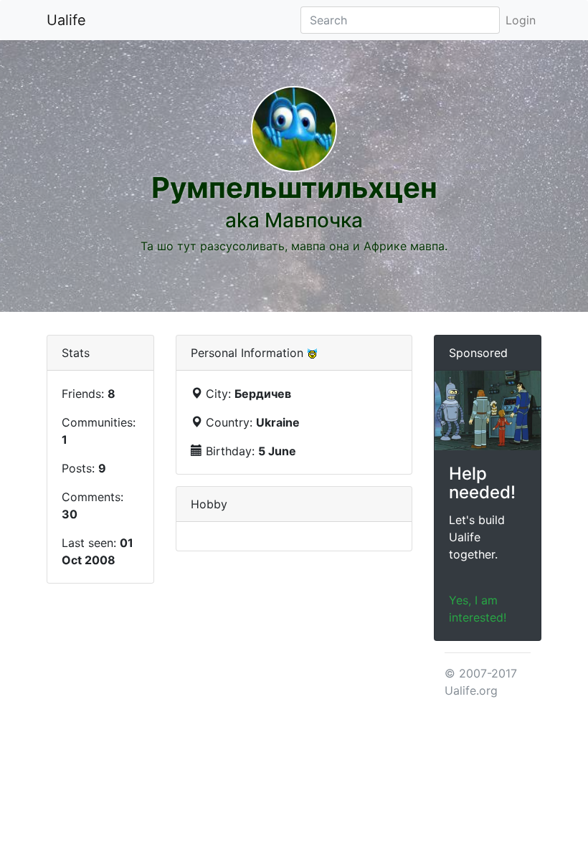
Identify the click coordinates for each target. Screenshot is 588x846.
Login (521, 20)
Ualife (66, 20)
